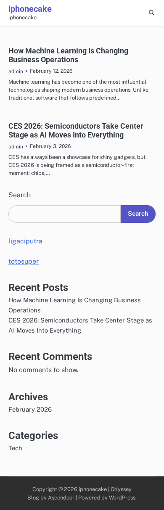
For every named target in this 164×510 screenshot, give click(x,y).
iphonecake (30, 9)
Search (19, 195)
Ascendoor (61, 497)
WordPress (122, 497)
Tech (15, 448)
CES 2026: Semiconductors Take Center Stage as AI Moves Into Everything (75, 131)
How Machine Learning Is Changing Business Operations (68, 55)
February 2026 (30, 409)
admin (15, 71)
